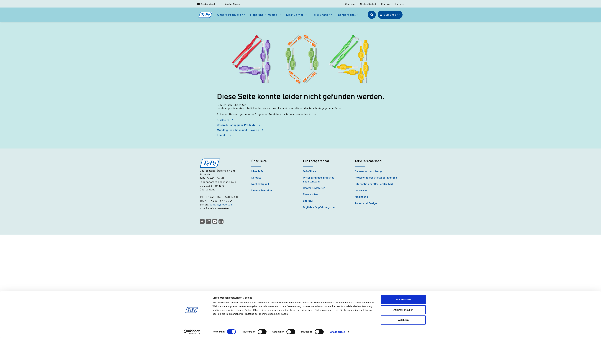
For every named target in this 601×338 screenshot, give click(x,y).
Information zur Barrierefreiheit (374, 184)
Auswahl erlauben (403, 309)
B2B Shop (390, 14)
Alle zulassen (403, 299)
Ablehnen (403, 320)
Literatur (308, 200)
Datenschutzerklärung (368, 171)
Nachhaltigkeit (368, 4)
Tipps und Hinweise (263, 15)
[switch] (262, 331)
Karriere (399, 4)
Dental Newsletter (314, 188)
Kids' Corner (294, 15)
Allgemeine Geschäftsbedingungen (376, 177)
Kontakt (385, 4)
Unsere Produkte (229, 15)
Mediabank (361, 197)
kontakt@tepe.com (221, 204)
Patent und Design (366, 203)
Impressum (361, 190)
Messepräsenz (312, 194)
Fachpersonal (346, 15)
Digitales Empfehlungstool (319, 207)
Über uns (350, 4)
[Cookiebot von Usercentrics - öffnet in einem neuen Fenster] (191, 332)
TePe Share (320, 15)
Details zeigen (337, 331)
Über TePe (257, 171)
